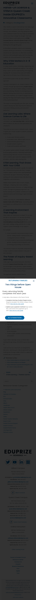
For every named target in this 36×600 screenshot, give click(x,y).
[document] (18, 300)
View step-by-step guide (17, 304)
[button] (33, 281)
